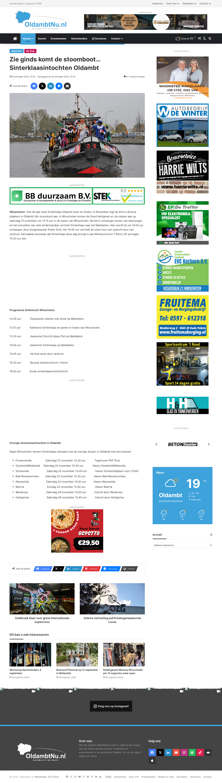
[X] (42, 86)
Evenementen (58, 38)
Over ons (171, 3)
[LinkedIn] (50, 86)
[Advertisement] (77, 282)
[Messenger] (59, 86)
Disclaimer (188, 3)
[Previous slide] (156, 444)
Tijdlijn (108, 776)
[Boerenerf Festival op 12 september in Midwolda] (77, 654)
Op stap (30, 51)
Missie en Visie (166, 776)
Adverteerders (79, 38)
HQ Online (53, 776)
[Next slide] (208, 444)
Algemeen (16, 51)
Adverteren (120, 776)
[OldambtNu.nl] (42, 20)
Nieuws (27, 38)
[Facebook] (34, 86)
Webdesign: (41, 776)
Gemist (42, 38)
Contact (204, 3)
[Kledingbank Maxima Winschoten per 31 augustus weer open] (124, 654)
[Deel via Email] (67, 86)
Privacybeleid (148, 776)
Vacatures (157, 3)
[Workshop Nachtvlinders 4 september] (30, 654)
